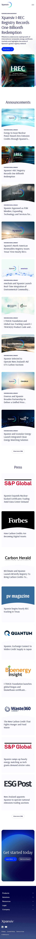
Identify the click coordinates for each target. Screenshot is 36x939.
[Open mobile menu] (32, 4)
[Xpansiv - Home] (5, 5)
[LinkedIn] (2, 927)
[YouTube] (6, 927)
